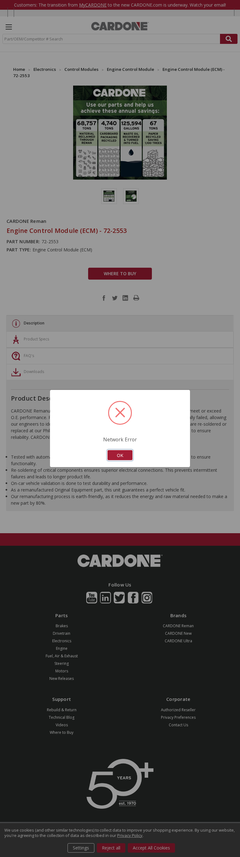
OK (120, 455)
